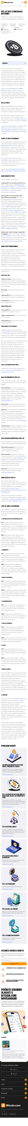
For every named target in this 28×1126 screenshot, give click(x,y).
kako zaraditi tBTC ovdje (15, 501)
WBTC (4, 384)
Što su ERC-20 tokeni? (10, 909)
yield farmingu (8, 241)
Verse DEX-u (6, 499)
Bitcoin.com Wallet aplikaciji (18, 499)
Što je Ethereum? (8, 884)
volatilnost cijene (5, 472)
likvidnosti (13, 192)
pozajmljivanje (17, 210)
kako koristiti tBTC (17, 241)
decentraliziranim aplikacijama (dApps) (15, 171)
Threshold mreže (19, 119)
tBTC (2, 106)
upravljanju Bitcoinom (7, 400)
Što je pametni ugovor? (11, 935)
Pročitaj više (21, 1057)
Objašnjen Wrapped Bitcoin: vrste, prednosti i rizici (12, 766)
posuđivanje (9, 210)
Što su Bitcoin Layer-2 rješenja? (10, 857)
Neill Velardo (6, 1049)
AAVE (8, 206)
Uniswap (13, 188)
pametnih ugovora (6, 145)
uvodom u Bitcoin (11, 126)
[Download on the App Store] (14, 1074)
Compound (13, 206)
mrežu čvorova (19, 249)
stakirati (9, 235)
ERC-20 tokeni (19, 698)
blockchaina (4, 160)
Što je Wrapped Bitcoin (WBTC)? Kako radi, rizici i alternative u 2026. (13, 795)
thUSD (16, 212)
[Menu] (25, 2)
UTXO (8, 332)
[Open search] (22, 2)
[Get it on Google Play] (14, 1069)
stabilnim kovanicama (12, 228)
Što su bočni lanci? (9, 827)
